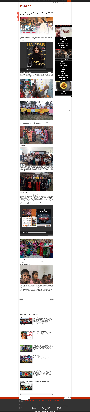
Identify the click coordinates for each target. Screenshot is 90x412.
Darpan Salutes (63, 46)
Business (63, 72)
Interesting (34, 408)
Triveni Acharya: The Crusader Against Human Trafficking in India (34, 331)
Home (63, 42)
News (32, 0)
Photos (35, 0)
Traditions (21, 401)
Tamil (43, 405)
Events (55, 0)
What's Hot (21, 0)
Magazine (69, 0)
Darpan (43, 407)
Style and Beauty (63, 78)
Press (20, 404)
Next (51, 299)
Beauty (48, 405)
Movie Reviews (27, 404)
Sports (33, 405)
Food (49, 0)
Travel (63, 67)
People (52, 0)
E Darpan (20, 407)
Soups (58, 403)
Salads (58, 406)
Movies (39, 405)
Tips (54, 403)
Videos (39, 0)
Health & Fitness (50, 404)
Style (48, 403)
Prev (21, 299)
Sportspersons (65, 406)
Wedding (63, 37)
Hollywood (27, 403)
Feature (63, 80)
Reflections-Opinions (63, 44)
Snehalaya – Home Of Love (25, 343)
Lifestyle (43, 0)
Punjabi (43, 404)
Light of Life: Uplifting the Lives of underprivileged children (33, 317)
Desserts (59, 407)
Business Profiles (63, 59)
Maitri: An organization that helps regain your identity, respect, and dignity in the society (36, 382)
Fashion (39, 404)
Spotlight (63, 61)
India (33, 407)
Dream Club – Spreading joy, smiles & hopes (29, 355)
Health (33, 404)
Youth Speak (63, 40)
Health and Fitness (63, 76)
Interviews (64, 403)
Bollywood (44, 403)
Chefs (58, 409)
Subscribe (20, 405)
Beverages (59, 408)
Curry (58, 405)
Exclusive (63, 93)
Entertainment (27, 0)
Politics (63, 48)
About (20, 400)
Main (58, 404)
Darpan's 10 (63, 63)
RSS (19, 408)
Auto (46, 0)
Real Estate (64, 0)
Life (32, 409)
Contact (20, 403)
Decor (48, 406)
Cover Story (63, 65)
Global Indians (64, 404)
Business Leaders (65, 405)
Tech (63, 70)
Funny (43, 408)
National (33, 403)
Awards (59, 0)
